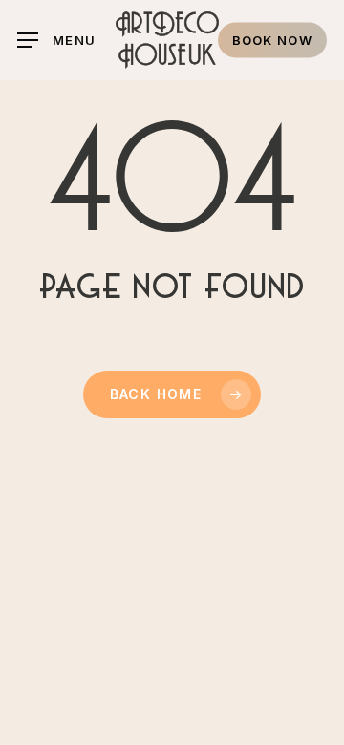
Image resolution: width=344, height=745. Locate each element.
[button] (56, 41)
